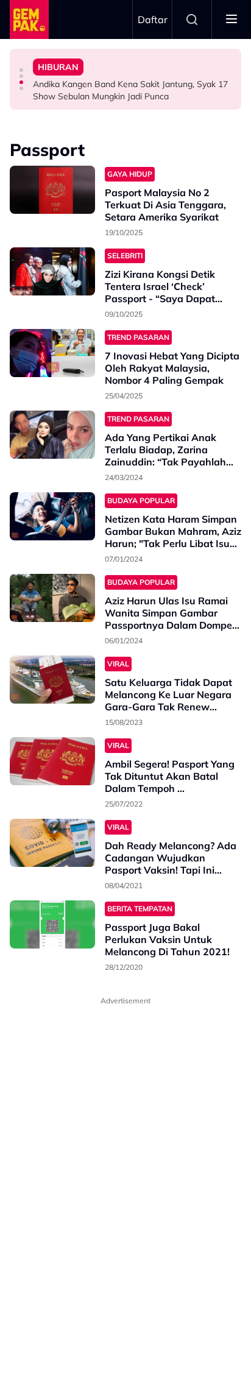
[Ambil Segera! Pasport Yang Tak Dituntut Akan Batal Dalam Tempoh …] (52, 761)
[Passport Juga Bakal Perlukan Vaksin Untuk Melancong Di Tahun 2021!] (52, 924)
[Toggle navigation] (231, 19)
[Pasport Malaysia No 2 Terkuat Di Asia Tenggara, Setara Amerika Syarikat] (52, 190)
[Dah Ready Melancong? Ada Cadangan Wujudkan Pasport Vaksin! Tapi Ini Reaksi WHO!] (52, 843)
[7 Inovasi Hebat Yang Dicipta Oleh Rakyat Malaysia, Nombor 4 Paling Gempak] (52, 353)
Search (191, 19)
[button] (21, 70)
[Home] (29, 19)
